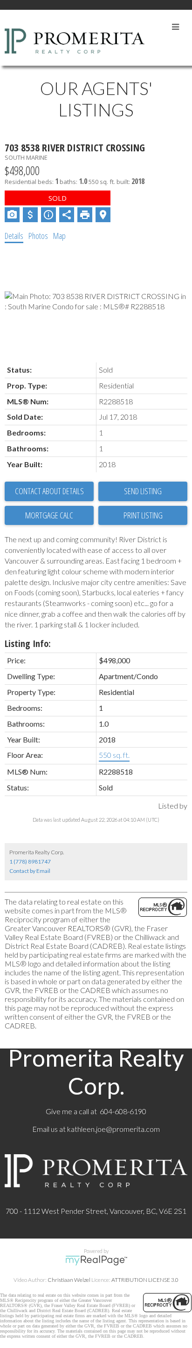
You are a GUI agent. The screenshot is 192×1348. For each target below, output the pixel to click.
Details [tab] (14, 235)
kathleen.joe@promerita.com (113, 1128)
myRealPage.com (96, 1260)
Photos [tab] (38, 235)
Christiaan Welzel (69, 1279)
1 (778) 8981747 (30, 861)
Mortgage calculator (49, 516)
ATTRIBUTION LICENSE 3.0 (144, 1279)
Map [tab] (59, 235)
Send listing (143, 491)
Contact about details (49, 491)
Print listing (143, 515)
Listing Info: (28, 643)
